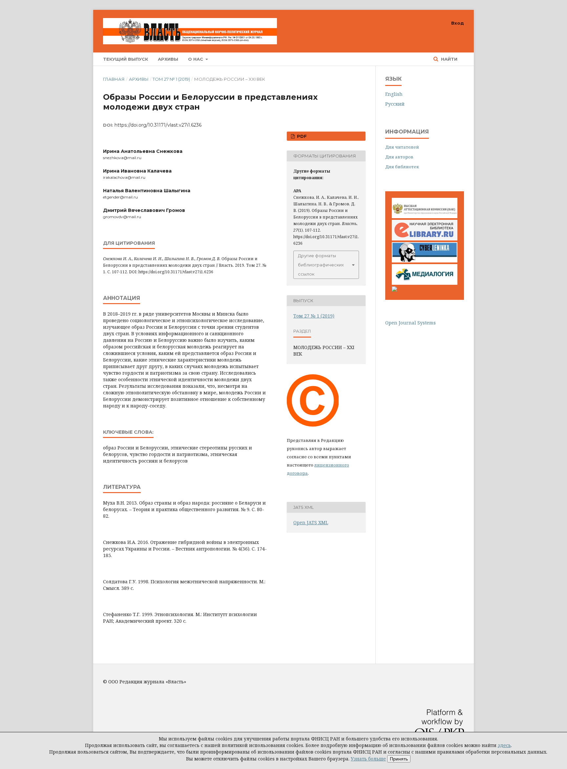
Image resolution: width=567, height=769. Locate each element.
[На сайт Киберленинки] (424, 261)
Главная (114, 79)
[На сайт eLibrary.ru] (424, 239)
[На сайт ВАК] (424, 216)
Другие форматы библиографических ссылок (321, 265)
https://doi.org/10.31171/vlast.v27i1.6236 (158, 125)
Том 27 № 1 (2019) (171, 79)
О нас (196, 59)
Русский (395, 104)
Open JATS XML (310, 522)
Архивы (168, 59)
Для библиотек (402, 167)
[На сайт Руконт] (394, 290)
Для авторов (399, 157)
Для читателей (402, 147)
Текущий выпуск (125, 59)
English (394, 94)
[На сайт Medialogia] (424, 283)
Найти (448, 59)
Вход (457, 23)
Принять (399, 758)
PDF (301, 136)
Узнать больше (368, 759)
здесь (504, 745)
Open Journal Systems (410, 323)
